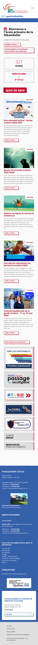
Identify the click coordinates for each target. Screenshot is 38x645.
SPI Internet (6, 552)
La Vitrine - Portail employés (11, 558)
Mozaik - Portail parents (9, 556)
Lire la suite (9, 140)
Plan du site (11, 629)
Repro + (4, 562)
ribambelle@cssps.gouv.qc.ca (18, 488)
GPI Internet (6, 551)
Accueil (9, 626)
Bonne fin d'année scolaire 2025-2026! (17, 171)
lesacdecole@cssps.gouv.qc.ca (18, 533)
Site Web (9, 614)
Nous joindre (11, 632)
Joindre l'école (11, 44)
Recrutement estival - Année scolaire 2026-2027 (18, 121)
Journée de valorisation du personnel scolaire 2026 (17, 264)
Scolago (4, 554)
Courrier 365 (6, 549)
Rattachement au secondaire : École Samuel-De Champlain (16, 50)
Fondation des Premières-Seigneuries (14, 574)
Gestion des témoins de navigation (18, 635)
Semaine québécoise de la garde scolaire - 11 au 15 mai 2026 (18, 313)
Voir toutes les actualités (15, 342)
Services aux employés (9, 560)
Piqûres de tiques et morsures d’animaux (19, 214)
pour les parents (15, 445)
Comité (10, 436)
